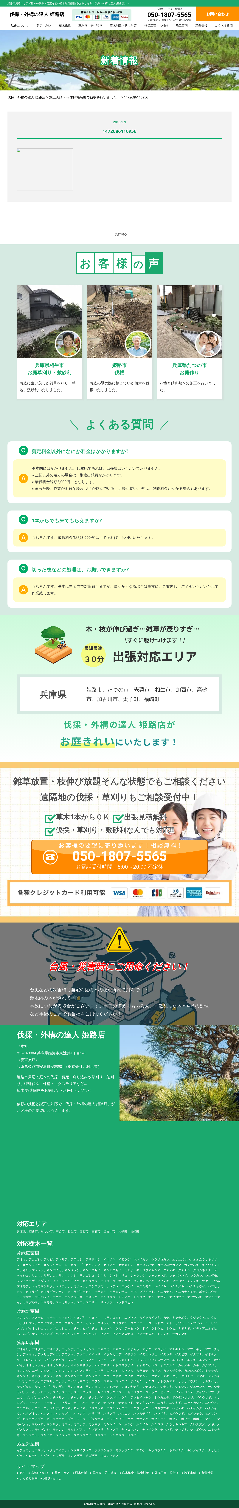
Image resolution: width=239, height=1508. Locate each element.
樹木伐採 (65, 26)
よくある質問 (224, 26)
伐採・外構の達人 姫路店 (114, 1504)
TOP (22, 1473)
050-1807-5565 (169, 14)
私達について (20, 26)
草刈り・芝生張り (90, 26)
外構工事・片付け (156, 26)
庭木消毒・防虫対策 (123, 26)
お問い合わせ (52, 1478)
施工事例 (182, 26)
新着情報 (201, 26)
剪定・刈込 (43, 26)
